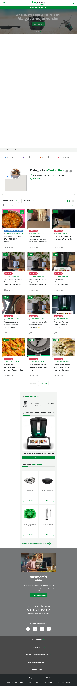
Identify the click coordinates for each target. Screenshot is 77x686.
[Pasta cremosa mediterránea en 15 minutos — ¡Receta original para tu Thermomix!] (13, 349)
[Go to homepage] (38, 3)
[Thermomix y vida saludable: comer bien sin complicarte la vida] (63, 263)
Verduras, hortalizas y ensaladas (14, 230)
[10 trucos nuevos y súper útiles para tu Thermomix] (63, 221)
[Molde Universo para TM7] (29, 514)
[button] (73, 3)
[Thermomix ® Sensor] (47, 514)
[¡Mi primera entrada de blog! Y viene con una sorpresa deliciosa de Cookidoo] (63, 349)
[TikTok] (49, 629)
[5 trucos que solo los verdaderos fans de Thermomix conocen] (13, 306)
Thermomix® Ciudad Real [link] (14, 150)
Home (4, 150)
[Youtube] (35, 629)
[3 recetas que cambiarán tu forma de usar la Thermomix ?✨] (38, 306)
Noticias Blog (33, 230)
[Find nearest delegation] (3, 3)
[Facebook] (28, 629)
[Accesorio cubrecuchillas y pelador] (29, 480)
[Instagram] (42, 629)
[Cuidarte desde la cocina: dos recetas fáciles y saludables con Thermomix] (13, 263)
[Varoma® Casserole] (47, 480)
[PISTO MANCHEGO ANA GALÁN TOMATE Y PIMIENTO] (13, 221)
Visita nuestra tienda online (38, 7)
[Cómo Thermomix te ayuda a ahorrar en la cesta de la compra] (38, 349)
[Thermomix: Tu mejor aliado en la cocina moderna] (63, 306)
